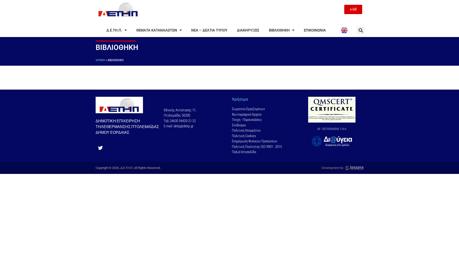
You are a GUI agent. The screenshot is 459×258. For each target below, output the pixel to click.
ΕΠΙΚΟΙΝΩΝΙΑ (315, 30)
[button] (361, 30)
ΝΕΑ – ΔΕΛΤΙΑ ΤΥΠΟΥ (209, 30)
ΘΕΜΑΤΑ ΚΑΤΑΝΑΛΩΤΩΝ (156, 30)
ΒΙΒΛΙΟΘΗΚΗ (279, 30)
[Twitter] (100, 148)
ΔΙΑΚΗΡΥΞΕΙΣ (248, 30)
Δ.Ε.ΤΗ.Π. (114, 30)
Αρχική (100, 60)
